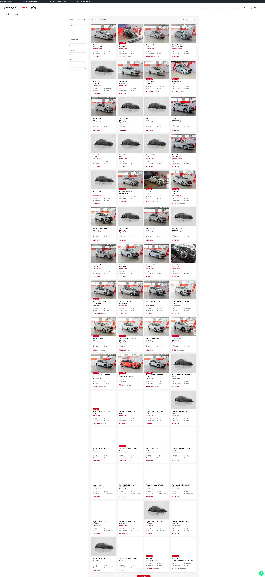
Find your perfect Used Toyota (60, 1)
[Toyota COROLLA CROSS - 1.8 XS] (103, 400)
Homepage (17, 14)
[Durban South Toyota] (15, 7)
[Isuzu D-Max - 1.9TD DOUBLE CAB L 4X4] (156, 546)
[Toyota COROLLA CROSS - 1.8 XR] (103, 363)
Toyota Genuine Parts (85, 1)
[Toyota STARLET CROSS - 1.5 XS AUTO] (183, 290)
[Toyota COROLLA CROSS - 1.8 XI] (130, 400)
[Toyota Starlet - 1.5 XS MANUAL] (103, 253)
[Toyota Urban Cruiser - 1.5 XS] (156, 290)
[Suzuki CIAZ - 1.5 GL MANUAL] (183, 106)
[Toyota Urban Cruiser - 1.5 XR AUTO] (103, 216)
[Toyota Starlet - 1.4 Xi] (156, 33)
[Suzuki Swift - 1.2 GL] (183, 70)
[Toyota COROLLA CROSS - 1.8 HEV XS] (156, 473)
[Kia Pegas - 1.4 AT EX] (156, 180)
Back (6, 14)
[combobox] (77, 25)
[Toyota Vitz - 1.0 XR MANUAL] (130, 33)
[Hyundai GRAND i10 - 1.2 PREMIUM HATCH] (130, 180)
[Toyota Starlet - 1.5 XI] (103, 106)
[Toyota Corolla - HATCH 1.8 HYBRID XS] (103, 473)
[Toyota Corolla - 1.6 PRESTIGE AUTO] (183, 33)
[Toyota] (33, 7)
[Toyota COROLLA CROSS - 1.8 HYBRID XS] (103, 510)
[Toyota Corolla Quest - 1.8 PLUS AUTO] (103, 290)
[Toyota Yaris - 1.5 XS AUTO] (183, 180)
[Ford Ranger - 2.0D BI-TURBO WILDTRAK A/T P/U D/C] (183, 546)
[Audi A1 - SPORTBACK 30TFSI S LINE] (130, 363)
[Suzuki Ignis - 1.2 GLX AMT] (156, 70)
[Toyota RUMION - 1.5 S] (103, 326)
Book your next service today (32, 1)
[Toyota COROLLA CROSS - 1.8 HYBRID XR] (130, 473)
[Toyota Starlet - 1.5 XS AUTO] (130, 253)
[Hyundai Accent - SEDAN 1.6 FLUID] (103, 33)
